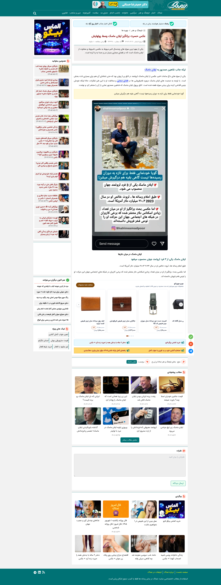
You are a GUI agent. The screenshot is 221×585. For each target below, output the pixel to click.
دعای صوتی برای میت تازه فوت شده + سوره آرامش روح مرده (52, 292)
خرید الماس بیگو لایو (172, 342)
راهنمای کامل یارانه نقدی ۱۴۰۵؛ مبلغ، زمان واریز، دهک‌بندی (105, 350)
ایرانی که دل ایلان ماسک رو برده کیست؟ (88, 398)
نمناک (159, 12)
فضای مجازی (122, 80)
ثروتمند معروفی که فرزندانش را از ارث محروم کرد (144, 429)
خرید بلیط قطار (45, 346)
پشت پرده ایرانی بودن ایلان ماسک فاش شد (143, 398)
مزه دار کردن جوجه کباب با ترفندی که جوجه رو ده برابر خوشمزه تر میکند (52, 286)
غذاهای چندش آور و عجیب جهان (87, 522)
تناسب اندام (115, 12)
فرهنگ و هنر (144, 12)
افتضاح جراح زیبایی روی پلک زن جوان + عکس (115, 556)
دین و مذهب (75, 12)
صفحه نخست (182, 572)
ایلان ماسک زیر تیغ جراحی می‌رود (172, 429)
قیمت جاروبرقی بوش (59, 340)
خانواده (125, 12)
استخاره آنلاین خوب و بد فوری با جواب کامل (164, 350)
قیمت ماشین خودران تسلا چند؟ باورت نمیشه (172, 398)
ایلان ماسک (150, 70)
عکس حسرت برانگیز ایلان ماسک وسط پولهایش (118, 36)
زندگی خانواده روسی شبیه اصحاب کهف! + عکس (172, 556)
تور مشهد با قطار (61, 346)
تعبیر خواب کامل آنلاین (58, 334)
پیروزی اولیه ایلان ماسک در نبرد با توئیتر (115, 429)
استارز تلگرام (43, 340)
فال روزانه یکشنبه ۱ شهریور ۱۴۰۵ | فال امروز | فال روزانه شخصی (116, 524)
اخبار (153, 12)
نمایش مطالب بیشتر (130, 440)
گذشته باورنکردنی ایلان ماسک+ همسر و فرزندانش (88, 429)
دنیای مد (104, 12)
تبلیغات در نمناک (155, 572)
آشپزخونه (86, 12)
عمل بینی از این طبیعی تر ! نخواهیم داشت (145, 523)
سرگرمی (133, 12)
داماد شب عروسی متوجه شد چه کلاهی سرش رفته (144, 556)
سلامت (95, 12)
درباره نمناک (169, 572)
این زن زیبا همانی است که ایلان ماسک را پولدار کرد (116, 398)
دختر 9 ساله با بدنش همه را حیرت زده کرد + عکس (108, 342)
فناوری (64, 12)
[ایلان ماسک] (130, 175)
